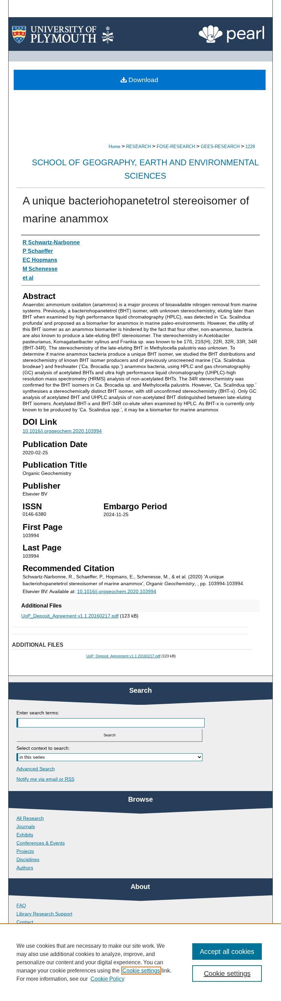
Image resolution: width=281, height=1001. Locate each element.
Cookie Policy (107, 979)
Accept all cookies (227, 951)
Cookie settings (141, 971)
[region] (140, 962)
